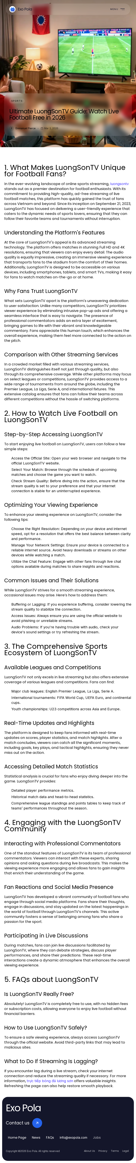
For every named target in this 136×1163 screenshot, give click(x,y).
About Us (89, 1151)
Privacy (102, 1151)
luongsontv (119, 184)
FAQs (50, 1137)
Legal (125, 1151)
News (36, 1137)
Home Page (17, 1137)
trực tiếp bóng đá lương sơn (50, 1081)
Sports (17, 101)
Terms (115, 1151)
